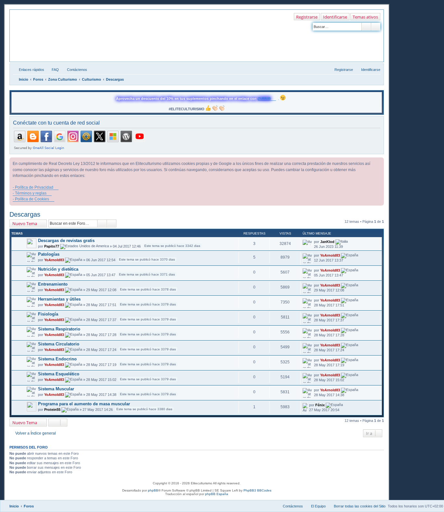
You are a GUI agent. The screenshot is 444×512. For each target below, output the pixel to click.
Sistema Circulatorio (58, 344)
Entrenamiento (53, 284)
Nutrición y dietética (58, 269)
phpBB (153, 490)
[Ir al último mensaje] (351, 242)
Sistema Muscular (56, 388)
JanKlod (327, 242)
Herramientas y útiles (59, 299)
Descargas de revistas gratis (66, 240)
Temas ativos (365, 17)
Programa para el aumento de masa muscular (84, 403)
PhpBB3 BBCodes (257, 490)
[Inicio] (39, 21)
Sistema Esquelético (58, 373)
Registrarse (307, 17)
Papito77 (51, 246)
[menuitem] (52, 70)
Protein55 (52, 409)
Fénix (320, 405)
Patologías (48, 254)
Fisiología (48, 314)
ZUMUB (264, 99)
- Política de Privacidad (33, 187)
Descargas (24, 214)
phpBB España (216, 494)
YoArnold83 (54, 260)
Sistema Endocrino (57, 359)
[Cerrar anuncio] (379, 163)
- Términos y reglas (29, 193)
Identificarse (335, 17)
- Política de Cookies (31, 199)
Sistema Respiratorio (59, 329)
